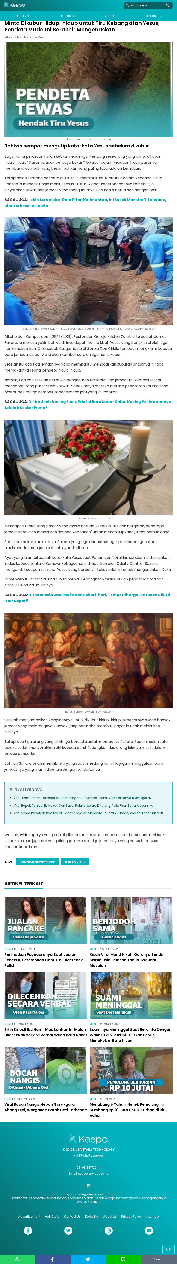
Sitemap (152, 1216)
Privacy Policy (131, 1216)
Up (168, 1249)
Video (109, 16)
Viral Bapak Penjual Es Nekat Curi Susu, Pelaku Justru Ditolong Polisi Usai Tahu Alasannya (83, 805)
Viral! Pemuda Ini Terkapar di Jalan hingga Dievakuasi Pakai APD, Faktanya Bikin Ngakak (82, 798)
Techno (67, 16)
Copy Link (159, 1259)
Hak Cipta (52, 1216)
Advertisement (29, 1216)
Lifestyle (22, 16)
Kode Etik (92, 1216)
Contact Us (72, 1216)
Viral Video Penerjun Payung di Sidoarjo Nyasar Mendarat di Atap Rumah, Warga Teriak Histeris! (89, 813)
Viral (7, 949)
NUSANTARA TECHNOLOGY (94, 1149)
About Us (110, 1216)
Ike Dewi (39, 37)
